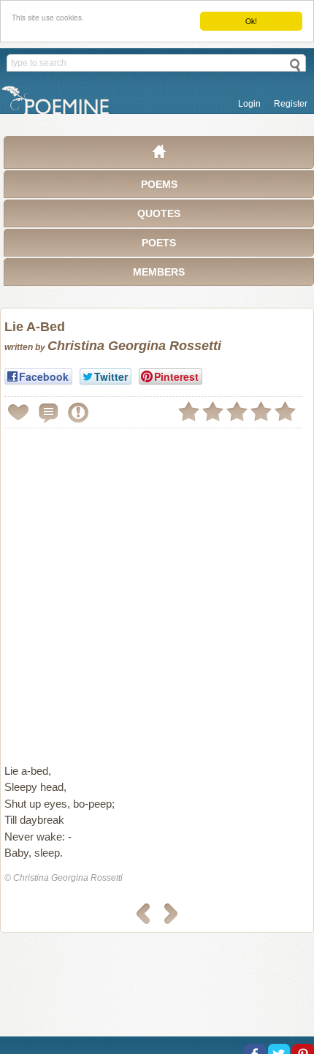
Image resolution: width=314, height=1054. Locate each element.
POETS (159, 243)
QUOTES (158, 213)
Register (290, 104)
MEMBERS (159, 272)
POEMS (159, 184)
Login (249, 104)
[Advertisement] (157, 590)
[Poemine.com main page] (159, 155)
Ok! (251, 20)
